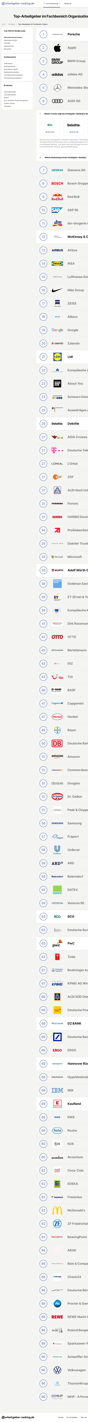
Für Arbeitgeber (72, 1417)
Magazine (68, 3)
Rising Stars (7, 49)
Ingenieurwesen (9, 46)
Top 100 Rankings (52, 3)
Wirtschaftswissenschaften (13, 37)
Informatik (7, 43)
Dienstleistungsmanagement (13, 78)
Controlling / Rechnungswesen (13, 75)
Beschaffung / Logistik (11, 69)
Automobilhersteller (10, 92)
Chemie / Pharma (9, 103)
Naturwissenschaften (10, 40)
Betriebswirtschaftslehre (11, 72)
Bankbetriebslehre (9, 66)
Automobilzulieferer (10, 95)
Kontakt (60, 1417)
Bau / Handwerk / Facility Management (16, 100)
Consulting (7, 106)
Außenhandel (8, 63)
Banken (6, 97)
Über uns (84, 1417)
